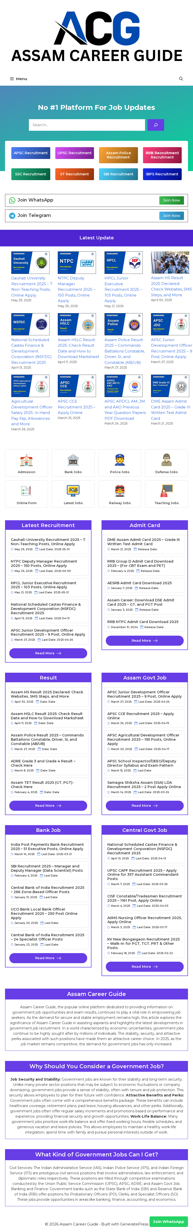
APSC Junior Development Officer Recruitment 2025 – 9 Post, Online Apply (48, 632)
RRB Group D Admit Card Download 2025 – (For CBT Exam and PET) (140, 563)
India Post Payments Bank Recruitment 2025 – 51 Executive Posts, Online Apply (47, 846)
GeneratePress (134, 1224)
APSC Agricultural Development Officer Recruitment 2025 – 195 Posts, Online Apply (143, 739)
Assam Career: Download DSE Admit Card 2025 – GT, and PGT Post (140, 602)
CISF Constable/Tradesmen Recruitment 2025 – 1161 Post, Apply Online (144, 898)
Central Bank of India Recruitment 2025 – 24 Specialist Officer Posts (47, 937)
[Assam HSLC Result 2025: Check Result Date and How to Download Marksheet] (77, 325)
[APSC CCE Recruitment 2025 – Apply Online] (77, 387)
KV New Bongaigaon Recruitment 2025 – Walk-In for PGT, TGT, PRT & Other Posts (143, 943)
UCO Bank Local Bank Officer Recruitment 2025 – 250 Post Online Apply (44, 913)
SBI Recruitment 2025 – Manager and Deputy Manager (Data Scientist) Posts (47, 868)
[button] (181, 79)
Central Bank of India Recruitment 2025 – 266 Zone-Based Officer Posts (47, 890)
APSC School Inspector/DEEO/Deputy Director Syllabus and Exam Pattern (141, 763)
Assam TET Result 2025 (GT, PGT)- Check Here (42, 785)
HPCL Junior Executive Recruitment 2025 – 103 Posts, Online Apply (123, 289)
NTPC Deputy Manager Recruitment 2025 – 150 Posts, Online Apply (76, 289)
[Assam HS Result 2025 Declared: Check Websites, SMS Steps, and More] (170, 263)
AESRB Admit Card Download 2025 (139, 583)
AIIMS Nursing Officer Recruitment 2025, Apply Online (144, 920)
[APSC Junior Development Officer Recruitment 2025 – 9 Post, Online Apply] (170, 325)
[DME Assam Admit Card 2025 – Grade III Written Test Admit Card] (170, 387)
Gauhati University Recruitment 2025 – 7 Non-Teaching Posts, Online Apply (48, 542)
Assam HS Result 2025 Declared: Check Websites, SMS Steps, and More (47, 694)
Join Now (171, 200)
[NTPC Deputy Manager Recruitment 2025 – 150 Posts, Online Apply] (77, 263)
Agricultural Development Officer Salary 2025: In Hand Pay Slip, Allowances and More (32, 412)
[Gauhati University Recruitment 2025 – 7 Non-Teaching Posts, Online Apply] (30, 263)
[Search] (156, 125)
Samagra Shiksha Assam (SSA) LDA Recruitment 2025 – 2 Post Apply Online (144, 785)
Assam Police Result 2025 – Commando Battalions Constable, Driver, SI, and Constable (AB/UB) (125, 351)
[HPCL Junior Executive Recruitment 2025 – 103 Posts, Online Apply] (124, 263)
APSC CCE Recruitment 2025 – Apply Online (76, 407)
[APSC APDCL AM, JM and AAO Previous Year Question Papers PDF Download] (124, 387)
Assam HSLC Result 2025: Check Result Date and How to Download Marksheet (47, 716)
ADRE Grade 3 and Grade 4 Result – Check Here (43, 763)
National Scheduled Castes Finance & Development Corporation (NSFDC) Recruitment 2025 (31, 351)
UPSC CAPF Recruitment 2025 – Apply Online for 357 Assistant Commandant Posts (143, 874)
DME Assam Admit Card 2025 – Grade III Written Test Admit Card (143, 542)
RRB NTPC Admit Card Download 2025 (142, 622)
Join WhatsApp (168, 1221)
